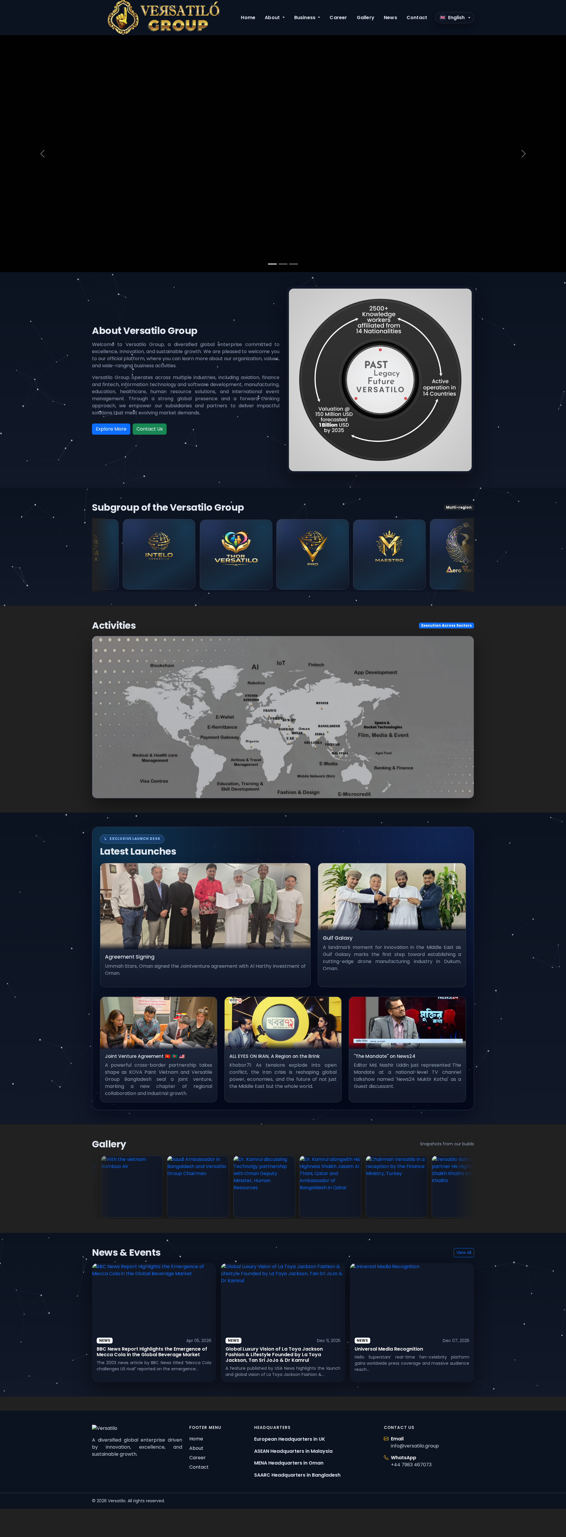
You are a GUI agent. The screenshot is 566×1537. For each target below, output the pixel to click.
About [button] (273, 17)
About (196, 1448)
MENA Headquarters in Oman (288, 1463)
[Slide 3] (293, 264)
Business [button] (305, 17)
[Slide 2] (283, 264)
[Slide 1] (272, 264)
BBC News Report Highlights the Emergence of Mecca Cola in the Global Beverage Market (152, 1352)
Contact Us (149, 429)
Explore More (111, 429)
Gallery (365, 17)
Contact (417, 17)
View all (463, 1252)
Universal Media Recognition (389, 1349)
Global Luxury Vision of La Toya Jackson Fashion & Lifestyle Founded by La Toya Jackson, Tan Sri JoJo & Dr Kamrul (274, 1355)
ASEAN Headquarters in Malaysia (293, 1451)
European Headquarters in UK (289, 1439)
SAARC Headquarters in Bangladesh (297, 1475)
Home (248, 17)
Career (338, 17)
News (390, 17)
